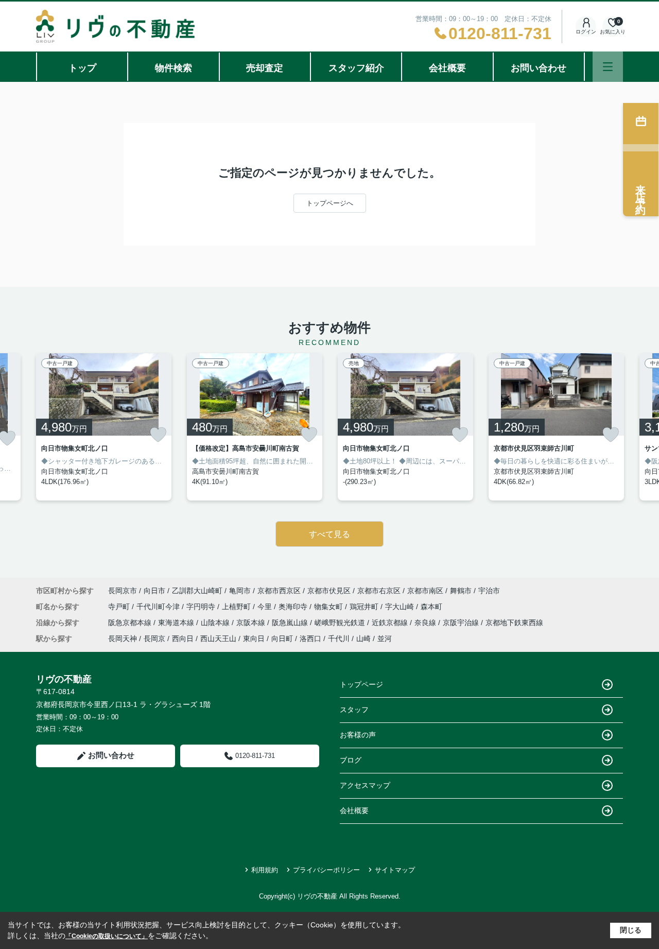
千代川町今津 (159, 606)
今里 (265, 606)
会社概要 (447, 68)
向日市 (154, 590)
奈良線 (426, 622)
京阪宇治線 (462, 622)
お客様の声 (358, 735)
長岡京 (154, 638)
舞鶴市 (461, 590)
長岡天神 (122, 638)
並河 (384, 638)
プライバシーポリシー (326, 870)
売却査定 (264, 68)
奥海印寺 (294, 606)
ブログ (350, 760)
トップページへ (329, 203)
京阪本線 (251, 622)
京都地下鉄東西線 (514, 622)
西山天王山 (218, 638)
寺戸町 (120, 606)
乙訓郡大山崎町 (197, 590)
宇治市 (489, 590)
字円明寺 (201, 606)
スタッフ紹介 (356, 68)
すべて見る (329, 534)
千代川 (339, 638)
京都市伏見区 (329, 590)
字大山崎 (400, 606)
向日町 (282, 638)
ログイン (586, 31)
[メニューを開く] (608, 67)
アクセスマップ (365, 785)
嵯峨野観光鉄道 (341, 622)
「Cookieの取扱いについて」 (106, 936)
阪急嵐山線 (291, 622)
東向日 (254, 638)
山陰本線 (216, 622)
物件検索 (173, 68)
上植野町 (237, 606)
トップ (82, 68)
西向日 (183, 638)
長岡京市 (122, 590)
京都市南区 (425, 590)
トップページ (361, 684)
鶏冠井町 (365, 606)
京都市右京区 (379, 590)
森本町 (431, 606)
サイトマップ (395, 870)
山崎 (363, 638)
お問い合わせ (538, 68)
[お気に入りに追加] (158, 434)
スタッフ (354, 709)
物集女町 (329, 606)
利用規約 (264, 870)
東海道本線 (177, 622)
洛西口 (310, 638)
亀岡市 (240, 590)
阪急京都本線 (130, 622)
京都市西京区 (279, 590)
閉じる (630, 930)
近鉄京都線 (391, 622)
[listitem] (103, 427)
